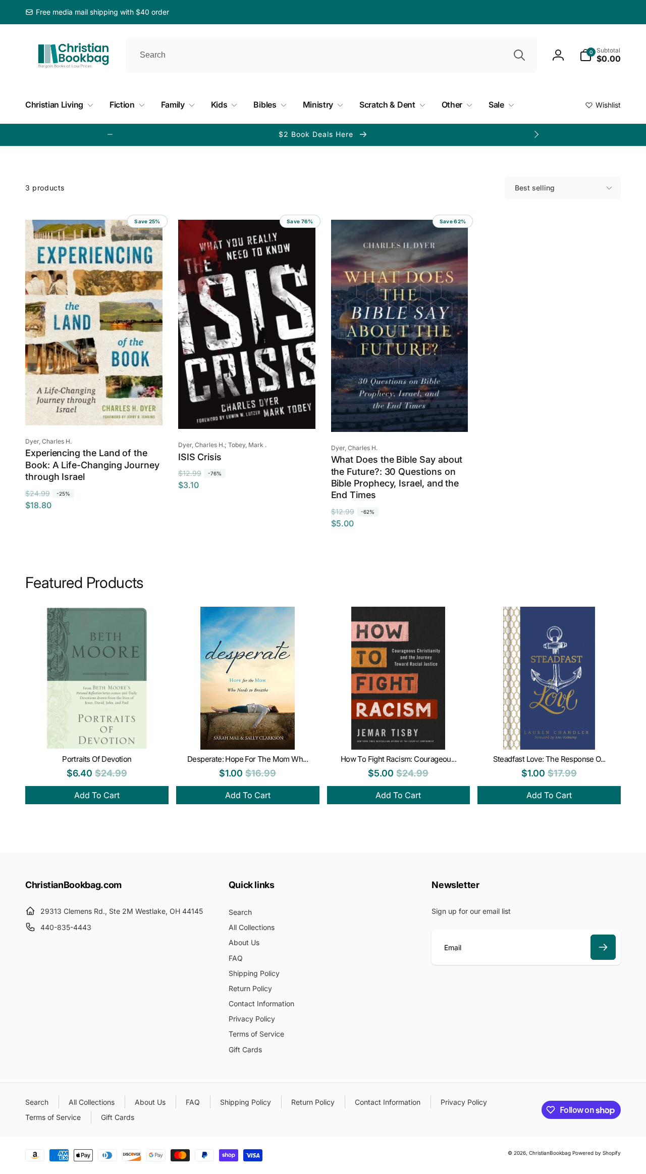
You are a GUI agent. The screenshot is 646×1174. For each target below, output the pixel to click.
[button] (600, 55)
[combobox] (331, 55)
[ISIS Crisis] (247, 410)
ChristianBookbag (550, 1153)
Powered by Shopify (596, 1153)
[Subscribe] (603, 947)
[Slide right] (536, 134)
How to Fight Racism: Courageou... (398, 759)
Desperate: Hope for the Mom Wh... (247, 759)
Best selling (535, 187)
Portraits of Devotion (96, 759)
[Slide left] (110, 134)
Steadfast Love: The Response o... (549, 759)
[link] (97, 12)
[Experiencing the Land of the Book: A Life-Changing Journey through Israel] (94, 407)
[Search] (519, 55)
